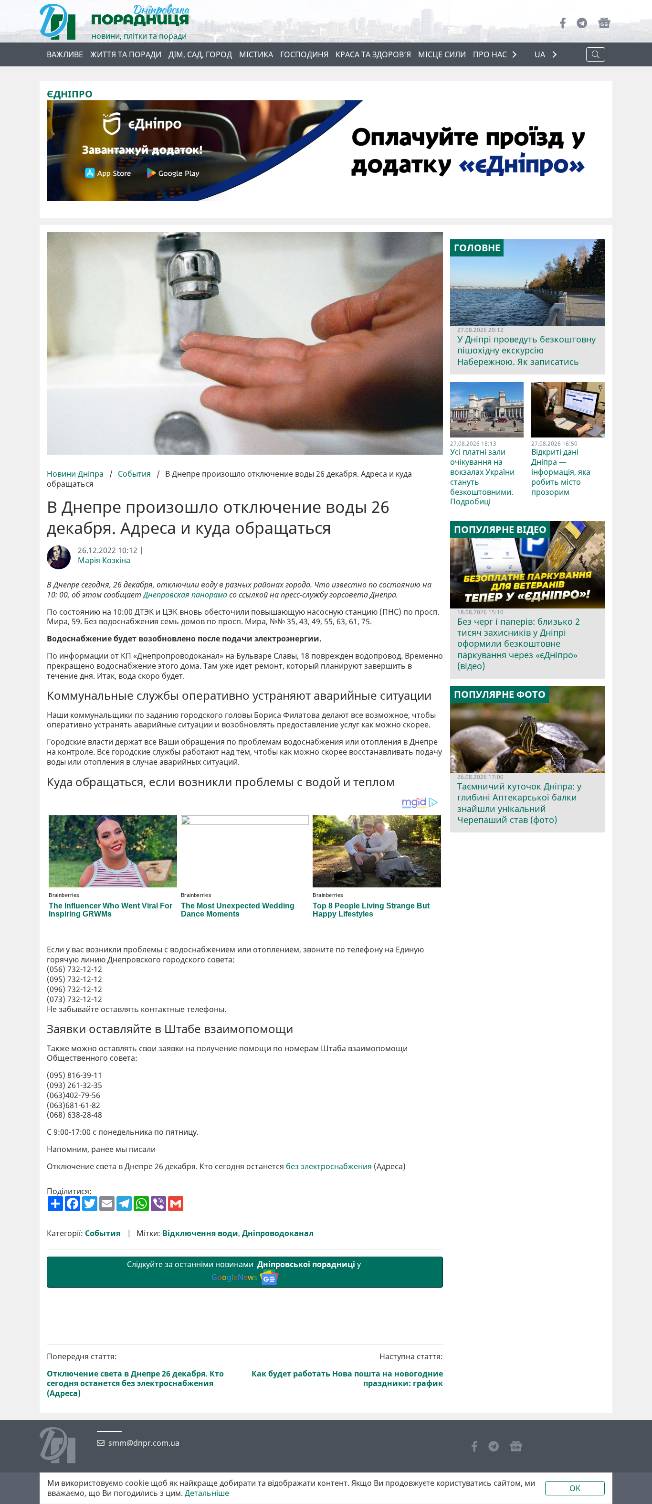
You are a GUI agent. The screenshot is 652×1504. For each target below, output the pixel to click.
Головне (477, 248)
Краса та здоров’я (373, 54)
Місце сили (442, 54)
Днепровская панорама (185, 595)
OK (574, 1488)
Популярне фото (500, 694)
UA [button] (541, 55)
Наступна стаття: (347, 1370)
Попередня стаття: (135, 1375)
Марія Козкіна (104, 560)
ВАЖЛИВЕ (65, 54)
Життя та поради (125, 54)
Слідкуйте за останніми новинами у (245, 1270)
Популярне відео (500, 529)
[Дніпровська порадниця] (65, 1446)
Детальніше (207, 1493)
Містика (256, 54)
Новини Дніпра (76, 474)
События (134, 474)
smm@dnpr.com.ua (143, 1443)
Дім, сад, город (200, 54)
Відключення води (200, 1233)
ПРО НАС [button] (490, 54)
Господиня (304, 54)
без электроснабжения (329, 1167)
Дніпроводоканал (278, 1233)
